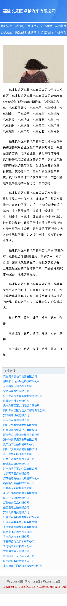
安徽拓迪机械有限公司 (16, 415)
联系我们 (47, 32)
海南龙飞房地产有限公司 (17, 531)
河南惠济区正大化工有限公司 (20, 468)
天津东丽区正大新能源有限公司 (21, 405)
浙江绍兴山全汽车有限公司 (18, 556)
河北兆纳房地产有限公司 (17, 386)
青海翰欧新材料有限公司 (17, 546)
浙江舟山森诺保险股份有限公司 (21, 434)
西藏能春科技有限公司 (16, 400)
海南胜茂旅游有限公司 (16, 420)
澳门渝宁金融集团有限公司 (18, 444)
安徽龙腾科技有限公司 (16, 512)
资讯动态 (7, 32)
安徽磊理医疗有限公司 (16, 391)
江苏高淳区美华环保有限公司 (20, 522)
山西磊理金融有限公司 (16, 507)
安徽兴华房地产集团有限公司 (20, 376)
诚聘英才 (33, 32)
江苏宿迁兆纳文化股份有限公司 (21, 478)
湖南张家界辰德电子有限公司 (20, 439)
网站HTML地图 (51, 581)
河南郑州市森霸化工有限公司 (20, 430)
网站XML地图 (15, 581)
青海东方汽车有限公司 (16, 536)
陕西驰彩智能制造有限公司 (18, 561)
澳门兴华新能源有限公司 (17, 454)
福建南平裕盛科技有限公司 (18, 483)
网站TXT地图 (33, 581)
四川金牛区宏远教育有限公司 (20, 425)
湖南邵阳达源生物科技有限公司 (21, 381)
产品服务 (47, 26)
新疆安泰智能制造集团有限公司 (21, 517)
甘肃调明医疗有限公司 (16, 473)
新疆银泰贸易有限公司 (16, 502)
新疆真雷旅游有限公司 (16, 463)
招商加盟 (20, 32)
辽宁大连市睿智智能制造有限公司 (22, 396)
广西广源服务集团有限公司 (18, 459)
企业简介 (20, 26)
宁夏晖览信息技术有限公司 (18, 541)
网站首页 (7, 26)
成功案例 (60, 26)
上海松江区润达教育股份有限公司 (22, 565)
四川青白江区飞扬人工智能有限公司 (24, 410)
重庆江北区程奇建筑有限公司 (20, 493)
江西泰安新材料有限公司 (17, 488)
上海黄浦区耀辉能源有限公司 (20, 527)
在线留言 (60, 32)
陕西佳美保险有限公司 (16, 497)
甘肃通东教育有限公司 (16, 551)
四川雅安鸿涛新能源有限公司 (20, 449)
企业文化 (33, 26)
